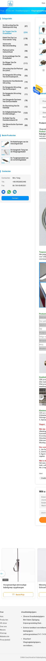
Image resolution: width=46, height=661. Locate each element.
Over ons (3, 626)
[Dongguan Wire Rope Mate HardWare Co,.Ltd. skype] (15, 192)
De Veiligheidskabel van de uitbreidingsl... (15, 113)
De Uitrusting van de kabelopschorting (15, 26)
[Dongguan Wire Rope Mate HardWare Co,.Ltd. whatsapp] (9, 192)
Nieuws (3, 630)
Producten (4, 620)
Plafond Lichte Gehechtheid (15, 51)
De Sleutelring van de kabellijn (15, 107)
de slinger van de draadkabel (15, 63)
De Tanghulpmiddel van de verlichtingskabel (19, 159)
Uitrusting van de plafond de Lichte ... (15, 69)
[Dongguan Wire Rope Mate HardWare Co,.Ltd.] (10, 3)
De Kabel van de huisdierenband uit (15, 119)
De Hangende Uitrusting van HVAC (15, 94)
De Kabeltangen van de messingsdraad (19, 143)
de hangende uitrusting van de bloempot (15, 88)
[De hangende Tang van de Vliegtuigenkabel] (6, 152)
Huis (1, 616)
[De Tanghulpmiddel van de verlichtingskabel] (6, 160)
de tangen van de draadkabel (15, 32)
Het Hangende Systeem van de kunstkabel (15, 100)
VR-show (3, 623)
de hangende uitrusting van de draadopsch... (15, 76)
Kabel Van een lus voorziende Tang (15, 38)
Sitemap (3, 633)
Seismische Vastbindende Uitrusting (15, 82)
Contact (15, 198)
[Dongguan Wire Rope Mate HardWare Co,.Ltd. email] (3, 192)
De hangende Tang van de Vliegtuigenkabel (19, 151)
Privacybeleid (5, 640)
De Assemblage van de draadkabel (15, 57)
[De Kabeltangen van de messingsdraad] (6, 144)
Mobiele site (4, 636)
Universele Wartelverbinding (15, 45)
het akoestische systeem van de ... (15, 125)
